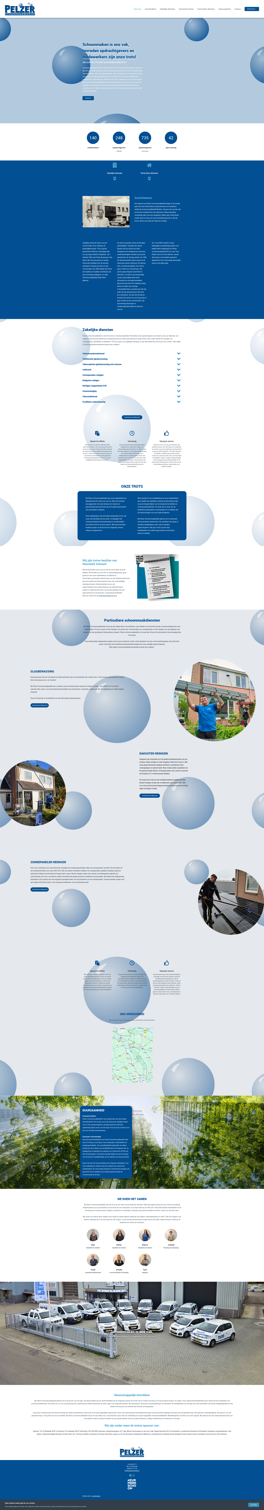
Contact (237, 9)
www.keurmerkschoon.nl (108, 596)
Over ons (137, 9)
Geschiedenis (150, 9)
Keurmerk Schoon (186, 9)
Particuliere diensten (206, 9)
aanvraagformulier (132, 417)
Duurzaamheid (225, 9)
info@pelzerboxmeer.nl (132, 1471)
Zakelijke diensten (167, 9)
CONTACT (88, 98)
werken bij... (252, 9)
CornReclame (96, 1496)
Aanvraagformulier (39, 705)
